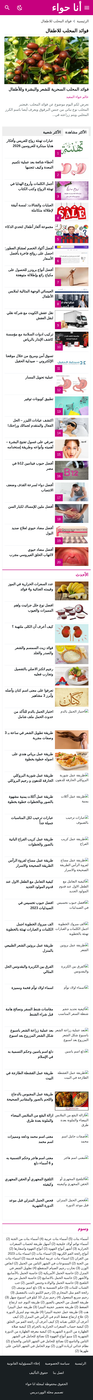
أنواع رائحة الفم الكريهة (70, 1253)
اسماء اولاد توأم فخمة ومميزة (32, 988)
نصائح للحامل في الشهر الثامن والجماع (35, 1341)
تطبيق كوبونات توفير (38, 399)
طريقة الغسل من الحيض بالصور (64, 1302)
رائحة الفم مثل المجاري (70, 1292)
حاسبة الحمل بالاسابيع (54, 1278)
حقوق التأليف (38, 1372)
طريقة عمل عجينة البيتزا (59, 1312)
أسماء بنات (78, 1239)
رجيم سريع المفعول (72, 1297)
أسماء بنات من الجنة (22, 1239)
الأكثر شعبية (52, 132)
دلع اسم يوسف (24, 1287)
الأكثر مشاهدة (76, 132)
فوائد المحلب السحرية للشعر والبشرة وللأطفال (49, 89)
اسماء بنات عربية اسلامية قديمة (45, 1258)
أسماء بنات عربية (54, 1239)
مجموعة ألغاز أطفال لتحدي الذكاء (29, 227)
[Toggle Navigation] (87, 7)
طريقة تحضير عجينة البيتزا (53, 1307)
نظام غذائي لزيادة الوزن (69, 1346)
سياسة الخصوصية (57, 1363)
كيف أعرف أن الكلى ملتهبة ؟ (32, 626)
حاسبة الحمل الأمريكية (56, 1273)
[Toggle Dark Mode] (19, 7)
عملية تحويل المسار (39, 377)
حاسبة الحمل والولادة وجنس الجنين (47, 1283)
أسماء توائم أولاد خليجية (69, 1244)
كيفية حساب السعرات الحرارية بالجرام (55, 1326)
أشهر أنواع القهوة (58, 1248)
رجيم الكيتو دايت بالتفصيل (31, 1292)
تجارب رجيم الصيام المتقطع (54, 1268)
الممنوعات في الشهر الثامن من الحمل (42, 1263)
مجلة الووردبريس (41, 1392)
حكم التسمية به (51, 1287)
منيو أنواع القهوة (58, 1336)
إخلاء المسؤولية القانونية (23, 1363)
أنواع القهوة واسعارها (26, 1248)
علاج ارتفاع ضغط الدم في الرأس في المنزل (52, 1316)
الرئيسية (80, 1363)
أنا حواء (67, 7)
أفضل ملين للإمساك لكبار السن (30, 506)
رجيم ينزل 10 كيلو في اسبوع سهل (30, 1297)
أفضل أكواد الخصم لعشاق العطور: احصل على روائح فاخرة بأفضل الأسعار (29, 253)
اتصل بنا (58, 1372)
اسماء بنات (41, 1253)
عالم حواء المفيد (77, 97)
